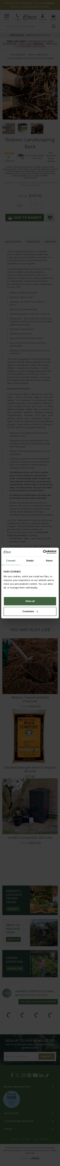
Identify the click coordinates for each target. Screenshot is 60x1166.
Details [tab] (30, 560)
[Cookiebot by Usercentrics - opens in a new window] (43, 552)
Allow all (30, 601)
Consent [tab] (10, 560)
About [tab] (49, 560)
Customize (28, 611)
